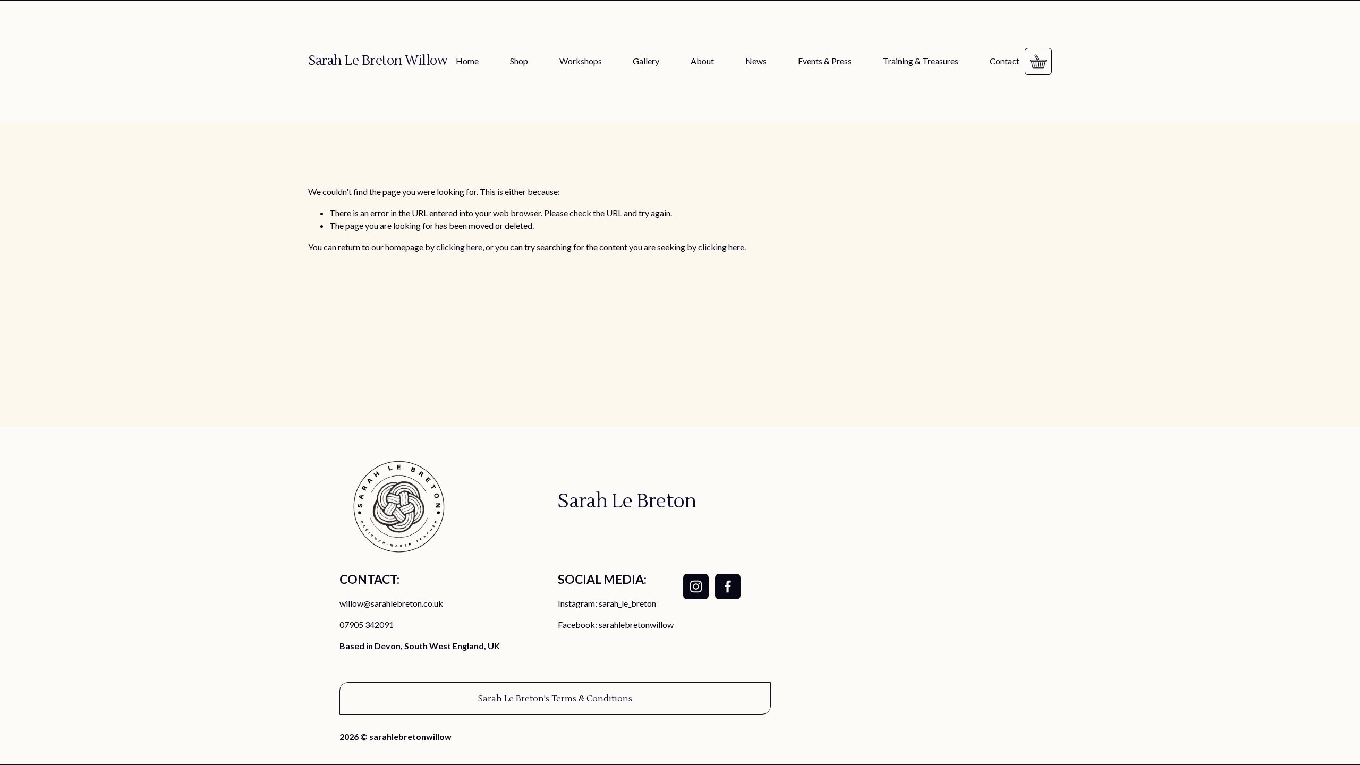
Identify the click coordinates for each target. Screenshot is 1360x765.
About (702, 61)
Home (467, 61)
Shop (519, 61)
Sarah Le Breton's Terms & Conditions (555, 698)
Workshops (580, 61)
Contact (1004, 61)
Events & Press (825, 61)
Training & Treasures (920, 61)
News (756, 61)
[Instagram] (696, 586)
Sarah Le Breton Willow (377, 61)
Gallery (646, 61)
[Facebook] (728, 586)
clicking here (459, 247)
